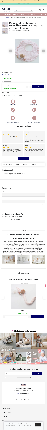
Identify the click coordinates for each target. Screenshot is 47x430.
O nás (8, 6)
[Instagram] (28, 400)
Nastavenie (9, 428)
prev (2, 297)
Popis (4, 164)
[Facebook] (25, 400)
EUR (34, 6)
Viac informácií (5, 74)
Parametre (10, 164)
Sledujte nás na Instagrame (25, 331)
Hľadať (31, 10)
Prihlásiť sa (37, 373)
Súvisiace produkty (33, 164)
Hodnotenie (17, 164)
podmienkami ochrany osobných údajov (24, 377)
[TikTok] (30, 400)
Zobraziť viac (23, 158)
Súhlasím (38, 425)
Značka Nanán (24, 164)
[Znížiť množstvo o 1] (27, 87)
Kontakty (3, 6)
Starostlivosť (41, 192)
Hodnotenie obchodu (23, 126)
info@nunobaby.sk (25, 393)
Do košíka (38, 86)
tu (30, 425)
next (44, 297)
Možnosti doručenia (7, 81)
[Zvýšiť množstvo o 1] (31, 87)
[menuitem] (4, 14)
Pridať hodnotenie (16, 219)
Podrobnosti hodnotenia (26, 30)
